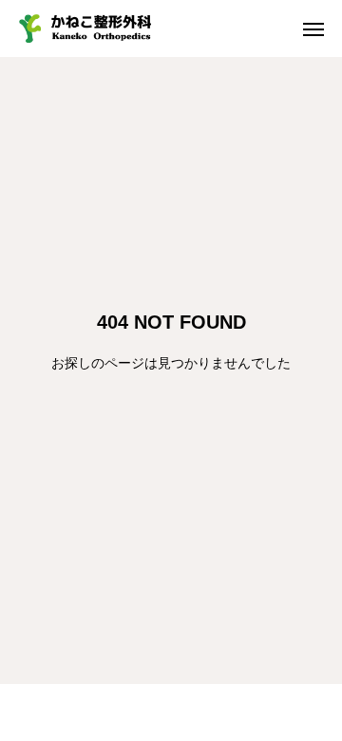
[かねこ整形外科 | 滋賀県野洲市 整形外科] (85, 28)
